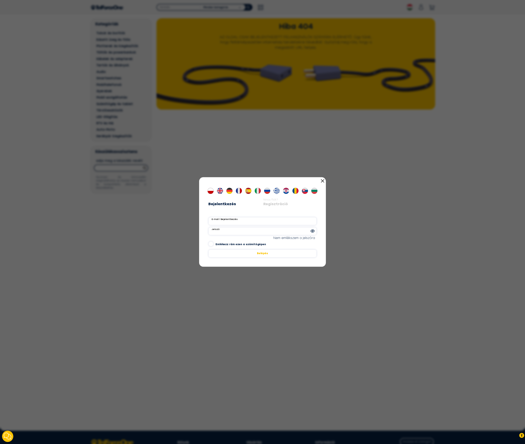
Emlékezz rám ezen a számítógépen (241, 244)
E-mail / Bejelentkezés (225, 219)
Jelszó (215, 229)
